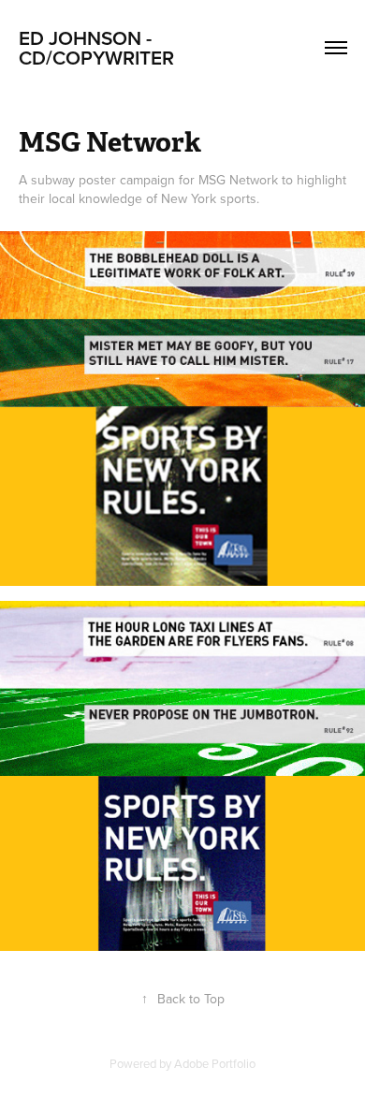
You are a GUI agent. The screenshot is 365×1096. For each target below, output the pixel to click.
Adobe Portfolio (215, 1063)
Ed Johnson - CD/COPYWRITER (99, 47)
